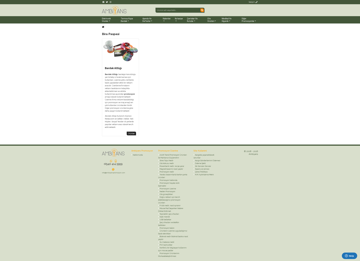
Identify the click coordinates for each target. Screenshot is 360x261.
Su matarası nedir (166, 242)
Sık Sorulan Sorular (202, 166)
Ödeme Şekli (200, 163)
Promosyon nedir (166, 172)
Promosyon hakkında (168, 180)
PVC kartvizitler (165, 245)
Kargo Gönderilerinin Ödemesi (207, 160)
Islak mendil (164, 217)
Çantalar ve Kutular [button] (192, 19)
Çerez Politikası (201, 172)
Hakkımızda (137, 155)
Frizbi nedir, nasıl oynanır (170, 205)
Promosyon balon (166, 228)
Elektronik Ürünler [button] (106, 19)
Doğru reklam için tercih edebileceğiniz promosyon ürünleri (169, 200)
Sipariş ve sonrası (201, 169)
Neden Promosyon (167, 191)
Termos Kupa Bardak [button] (127, 19)
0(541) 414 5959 (113, 163)
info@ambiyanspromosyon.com (113, 173)
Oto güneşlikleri (166, 194)
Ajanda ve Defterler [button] (146, 19)
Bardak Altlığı (113, 68)
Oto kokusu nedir (166, 163)
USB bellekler (165, 220)
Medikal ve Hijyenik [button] (226, 19)
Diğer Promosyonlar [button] (248, 19)
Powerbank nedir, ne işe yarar (171, 166)
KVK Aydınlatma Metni (204, 175)
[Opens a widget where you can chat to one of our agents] (349, 256)
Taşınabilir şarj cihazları (169, 214)
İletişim (252, 2)
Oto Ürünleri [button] (210, 19)
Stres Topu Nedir (166, 160)
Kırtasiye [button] (179, 18)
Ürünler (131, 133)
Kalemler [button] (167, 18)
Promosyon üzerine (167, 189)
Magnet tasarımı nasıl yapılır (171, 169)
